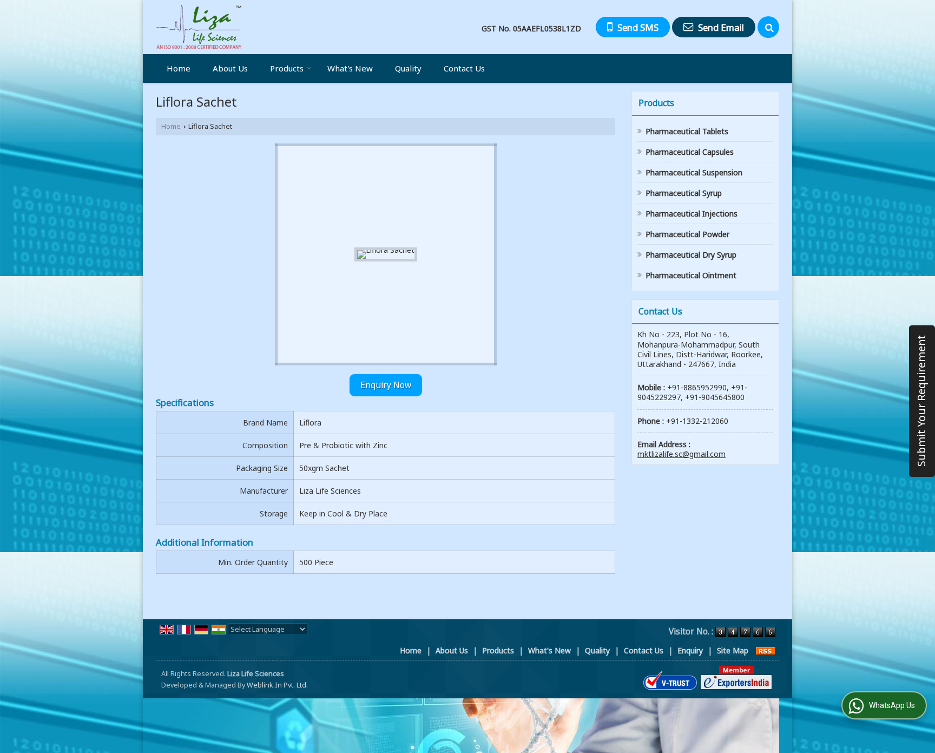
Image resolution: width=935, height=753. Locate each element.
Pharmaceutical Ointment (691, 275)
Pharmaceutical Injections (692, 213)
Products (287, 68)
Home (178, 68)
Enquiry (690, 650)
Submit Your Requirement (921, 401)
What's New (350, 68)
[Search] (768, 27)
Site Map (732, 650)
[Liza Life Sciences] (198, 27)
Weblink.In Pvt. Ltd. (277, 685)
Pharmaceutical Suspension (694, 172)
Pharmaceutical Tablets (687, 131)
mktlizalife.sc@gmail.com (681, 454)
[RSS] (765, 650)
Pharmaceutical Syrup (684, 193)
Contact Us (464, 68)
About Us (230, 68)
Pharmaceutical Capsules (690, 152)
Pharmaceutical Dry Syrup (691, 255)
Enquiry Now (385, 385)
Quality (408, 68)
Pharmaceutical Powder (687, 234)
